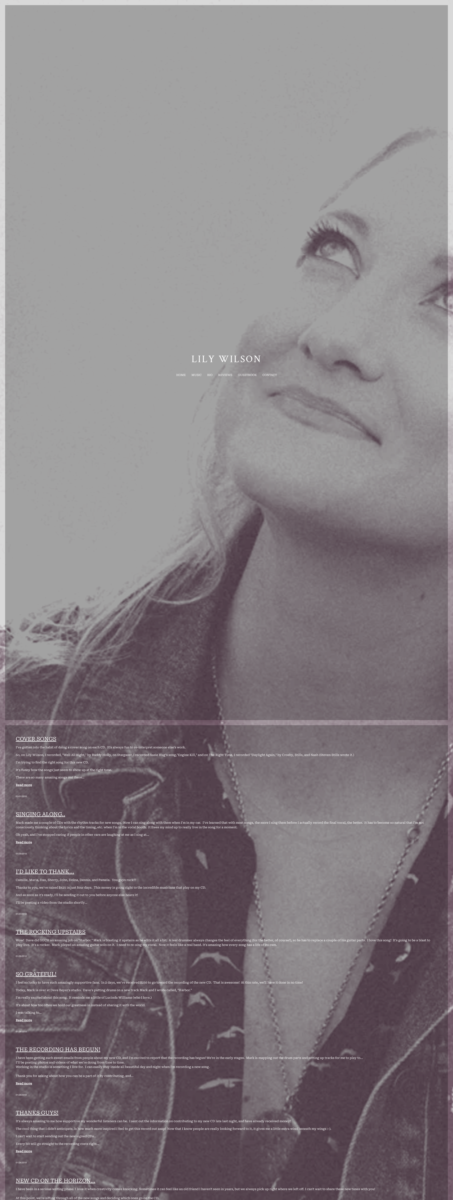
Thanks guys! (37, 1113)
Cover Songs (36, 739)
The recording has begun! (58, 1049)
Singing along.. (40, 814)
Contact (269, 375)
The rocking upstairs (50, 932)
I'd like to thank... (45, 871)
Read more (24, 785)
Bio (210, 375)
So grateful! (36, 974)
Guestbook (247, 375)
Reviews (225, 375)
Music (196, 375)
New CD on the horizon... (55, 1181)
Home (181, 375)
